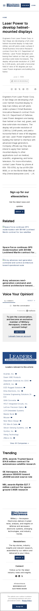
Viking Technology (11, 434)
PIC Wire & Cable (10, 424)
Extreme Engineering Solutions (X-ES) (17, 395)
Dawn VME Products (12, 377)
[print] (35, 89)
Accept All (19, 606)
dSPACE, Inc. (8, 384)
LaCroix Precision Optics (13, 407)
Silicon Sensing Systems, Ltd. (15, 428)
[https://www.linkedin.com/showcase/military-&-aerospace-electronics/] (19, 576)
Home (5, 17)
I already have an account (19, 336)
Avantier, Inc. (8, 374)
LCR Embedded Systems (13, 411)
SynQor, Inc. (8, 431)
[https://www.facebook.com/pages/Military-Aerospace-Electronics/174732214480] (16, 576)
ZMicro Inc (7, 438)
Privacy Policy (27, 600)
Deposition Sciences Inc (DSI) (16, 381)
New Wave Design (11, 421)
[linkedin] (16, 89)
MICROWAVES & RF (19, 586)
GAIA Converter (9, 400)
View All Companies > (19, 443)
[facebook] (12, 89)
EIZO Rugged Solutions (13, 387)
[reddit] (23, 89)
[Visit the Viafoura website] (30, 311)
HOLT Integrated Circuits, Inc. (15, 404)
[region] (19, 306)
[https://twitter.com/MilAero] (22, 576)
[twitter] (19, 89)
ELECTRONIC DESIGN (19, 589)
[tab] (9, 301)
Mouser (6, 417)
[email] (27, 89)
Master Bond (8, 414)
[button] (4, 5)
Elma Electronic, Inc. (11, 391)
